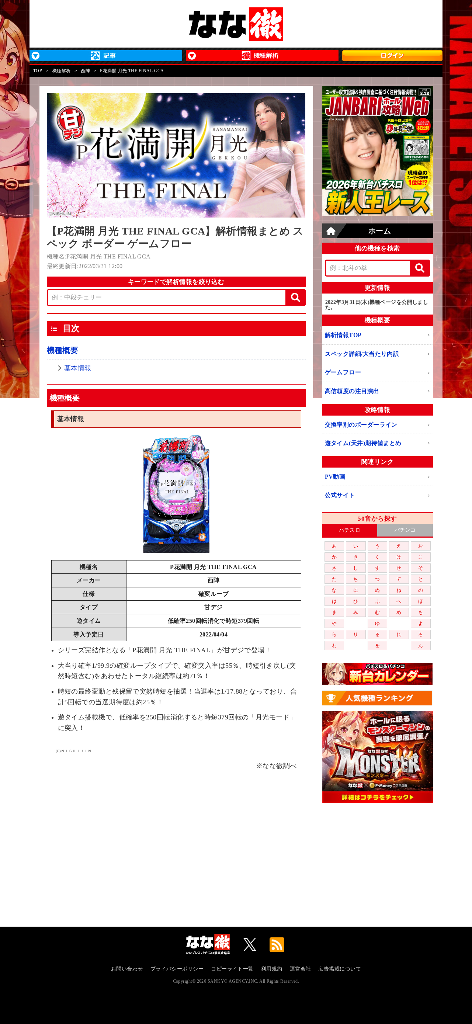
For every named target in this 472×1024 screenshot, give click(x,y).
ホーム (379, 231)
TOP (37, 71)
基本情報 (77, 368)
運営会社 (300, 969)
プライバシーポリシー (177, 969)
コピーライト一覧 (232, 969)
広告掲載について (339, 969)
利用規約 (271, 969)
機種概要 (63, 350)
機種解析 (61, 71)
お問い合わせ (127, 969)
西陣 (85, 71)
